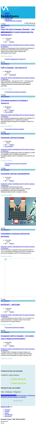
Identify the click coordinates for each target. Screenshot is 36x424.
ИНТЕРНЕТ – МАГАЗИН (10, 304)
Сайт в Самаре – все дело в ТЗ (14, 67)
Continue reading (6, 56)
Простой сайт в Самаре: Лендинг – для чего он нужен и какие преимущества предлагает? (18, 32)
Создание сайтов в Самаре (12, 137)
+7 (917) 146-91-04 (18, 379)
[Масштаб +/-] (7, 421)
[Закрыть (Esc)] (1, 421)
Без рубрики (5, 25)
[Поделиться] (3, 421)
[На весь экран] (5, 421)
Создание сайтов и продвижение (15, 173)
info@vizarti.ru (18, 400)
